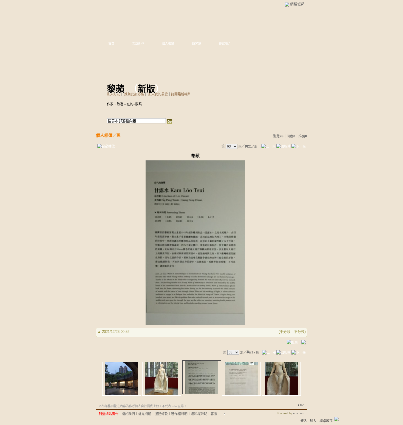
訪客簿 (196, 43)
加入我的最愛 (158, 94)
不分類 (285, 332)
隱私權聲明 (199, 414)
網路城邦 (297, 4)
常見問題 (144, 414)
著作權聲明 (179, 414)
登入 (303, 421)
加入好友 (113, 94)
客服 (214, 414)
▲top (300, 405)
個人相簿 (168, 43)
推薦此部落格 (134, 94)
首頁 (111, 43)
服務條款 (161, 414)
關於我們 (128, 414)
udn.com (298, 413)
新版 (146, 89)
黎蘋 (115, 89)
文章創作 (138, 43)
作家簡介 (225, 43)
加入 (313, 421)
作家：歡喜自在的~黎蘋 (124, 104)
